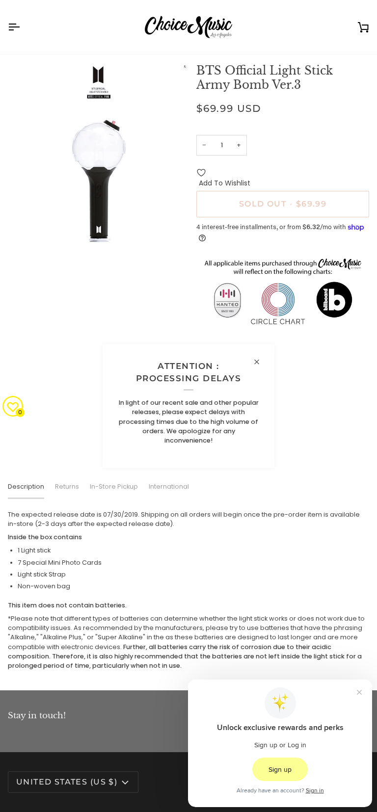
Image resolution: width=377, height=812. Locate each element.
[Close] (260, 361)
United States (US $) (66, 781)
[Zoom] (26, 225)
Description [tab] (26, 486)
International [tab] (169, 486)
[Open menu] (22, 27)
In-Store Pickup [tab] (114, 486)
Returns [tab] (67, 486)
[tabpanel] (188, 590)
